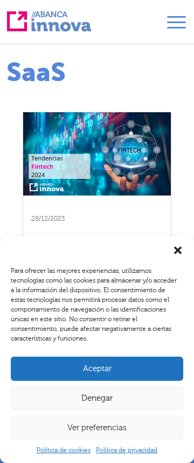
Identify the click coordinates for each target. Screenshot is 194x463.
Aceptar (97, 368)
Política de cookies (64, 450)
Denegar (97, 398)
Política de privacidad (126, 450)
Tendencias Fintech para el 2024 (97, 229)
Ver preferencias (97, 427)
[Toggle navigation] (176, 24)
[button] (177, 249)
